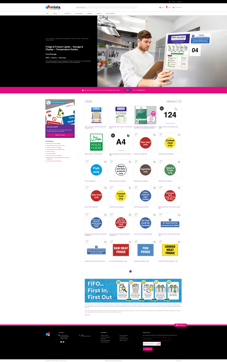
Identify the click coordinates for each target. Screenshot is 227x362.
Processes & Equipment (105, 337)
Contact (173, 1)
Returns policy (103, 338)
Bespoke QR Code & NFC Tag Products (56, 145)
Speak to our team (60, 135)
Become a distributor (124, 335)
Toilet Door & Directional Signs (54, 161)
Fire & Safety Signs (51, 153)
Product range (52, 38)
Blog (169, 1)
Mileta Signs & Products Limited (59, 360)
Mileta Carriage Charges (105, 340)
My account (179, 1)
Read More (87, 315)
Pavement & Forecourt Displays (54, 155)
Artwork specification (105, 342)
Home (47, 38)
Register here (142, 90)
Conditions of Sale (104, 335)
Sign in (128, 90)
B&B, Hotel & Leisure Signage (53, 143)
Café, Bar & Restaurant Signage (54, 147)
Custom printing (50, 151)
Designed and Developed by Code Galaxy (113, 360)
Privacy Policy (179, 360)
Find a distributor (123, 337)
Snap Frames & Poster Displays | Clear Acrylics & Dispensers (58, 158)
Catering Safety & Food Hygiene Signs (62, 38)
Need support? (181, 325)
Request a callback (123, 340)
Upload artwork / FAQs (124, 338)
